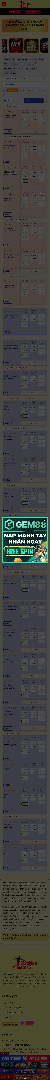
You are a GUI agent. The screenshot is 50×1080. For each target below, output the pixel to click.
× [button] (44, 520)
